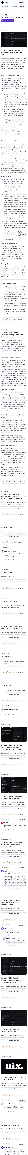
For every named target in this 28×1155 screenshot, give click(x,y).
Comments (5, 547)
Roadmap (15, 6)
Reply (13, 559)
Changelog (23, 6)
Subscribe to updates (9, 20)
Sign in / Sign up (22, 2)
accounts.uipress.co (8, 404)
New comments (22, 548)
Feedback (5, 6)
